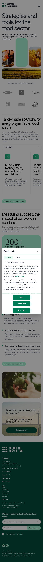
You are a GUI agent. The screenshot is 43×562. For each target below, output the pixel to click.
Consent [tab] (8, 257)
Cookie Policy (19, 276)
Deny (21, 297)
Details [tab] (18, 257)
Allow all (21, 310)
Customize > (21, 304)
